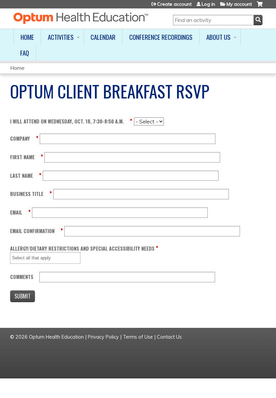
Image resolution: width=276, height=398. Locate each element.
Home (27, 37)
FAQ (24, 53)
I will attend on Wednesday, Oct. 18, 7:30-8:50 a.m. (67, 121)
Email (16, 212)
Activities (61, 37)
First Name (22, 157)
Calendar (103, 37)
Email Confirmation (32, 230)
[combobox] (35, 258)
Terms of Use (138, 337)
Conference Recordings (161, 37)
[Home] (80, 18)
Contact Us (169, 337)
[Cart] (260, 6)
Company (20, 138)
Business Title (26, 193)
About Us (218, 37)
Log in (208, 4)
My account (239, 4)
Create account (174, 4)
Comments (21, 276)
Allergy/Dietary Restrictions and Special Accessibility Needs (82, 248)
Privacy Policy (103, 337)
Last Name (21, 175)
